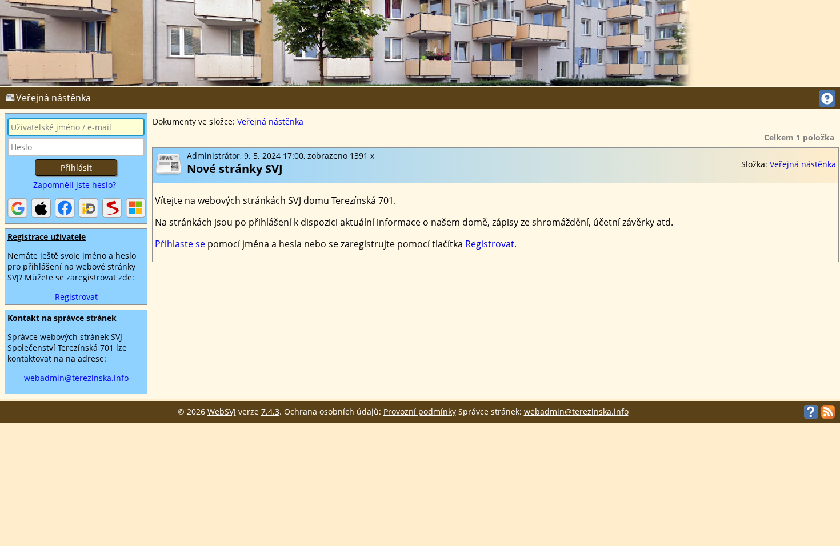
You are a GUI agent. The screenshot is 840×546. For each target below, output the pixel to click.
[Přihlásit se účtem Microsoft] (136, 208)
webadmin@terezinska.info (76, 377)
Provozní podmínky (419, 411)
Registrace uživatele (46, 236)
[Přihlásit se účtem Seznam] (112, 208)
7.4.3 (270, 411)
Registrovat (76, 296)
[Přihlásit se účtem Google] (17, 208)
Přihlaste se (180, 244)
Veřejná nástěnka (53, 97)
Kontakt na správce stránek (62, 317)
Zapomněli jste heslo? (74, 184)
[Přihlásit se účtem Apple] (41, 208)
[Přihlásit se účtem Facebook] (65, 208)
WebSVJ (221, 411)
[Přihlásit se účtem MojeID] (88, 208)
